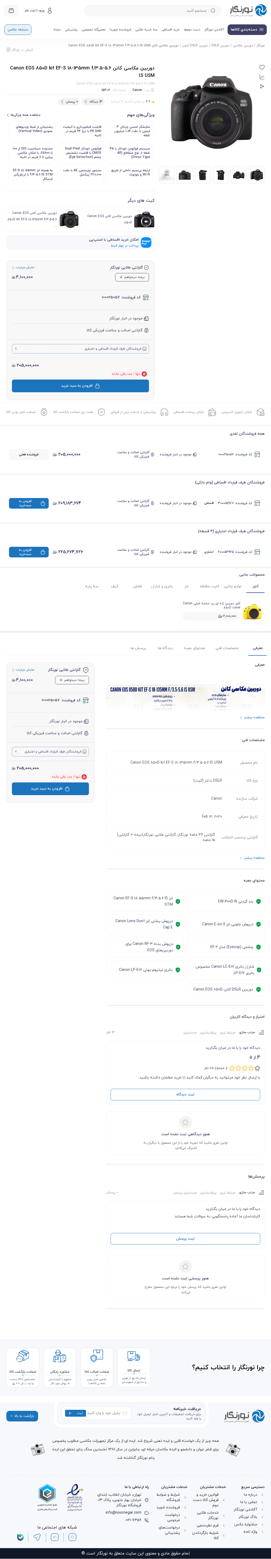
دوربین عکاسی (243, 45)
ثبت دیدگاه (185, 1094)
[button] (262, 67)
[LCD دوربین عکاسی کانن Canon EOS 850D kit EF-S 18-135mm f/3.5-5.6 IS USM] (185, 174)
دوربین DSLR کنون (195, 45)
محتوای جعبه (194, 648)
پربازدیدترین (208, 1032)
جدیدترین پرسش (185, 1193)
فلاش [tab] (137, 586)
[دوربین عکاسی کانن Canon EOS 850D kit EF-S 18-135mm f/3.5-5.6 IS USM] (257, 174)
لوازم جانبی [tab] (232, 586)
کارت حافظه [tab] (209, 586)
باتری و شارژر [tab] (162, 586)
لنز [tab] (186, 586)
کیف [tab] (114, 586)
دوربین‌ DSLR (220, 45)
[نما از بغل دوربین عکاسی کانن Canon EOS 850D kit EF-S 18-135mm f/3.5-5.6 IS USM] (203, 174)
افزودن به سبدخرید (25, 503)
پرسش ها (138, 648)
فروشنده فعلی (29, 454)
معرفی (258, 648)
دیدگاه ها (165, 648)
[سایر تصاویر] (167, 174)
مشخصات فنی (227, 648)
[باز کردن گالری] (211, 112)
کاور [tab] (255, 586)
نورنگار (260, 45)
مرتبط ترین (227, 1032)
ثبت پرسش (185, 1238)
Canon (137, 90)
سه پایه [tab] (91, 586)
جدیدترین (190, 1032)
